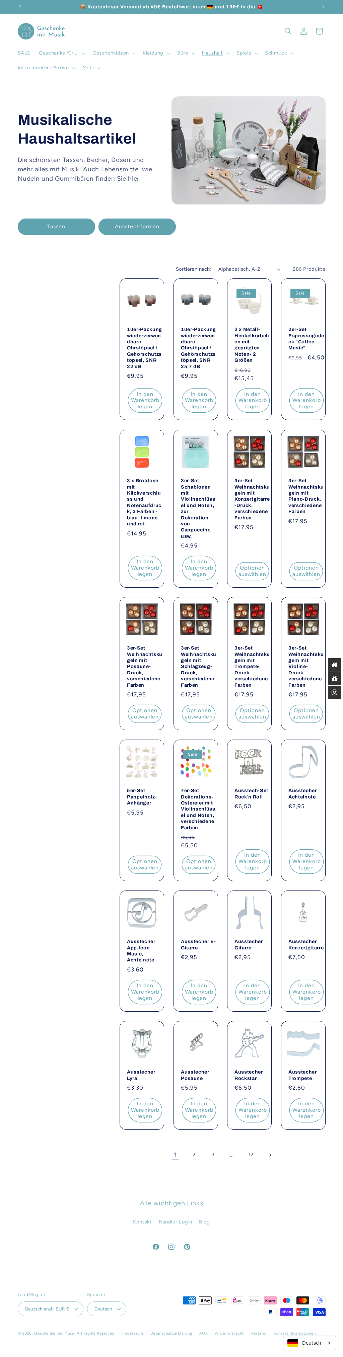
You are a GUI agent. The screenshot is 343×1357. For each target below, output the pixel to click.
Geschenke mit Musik (54, 1333)
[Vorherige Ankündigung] (19, 6)
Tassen (56, 226)
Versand (258, 1333)
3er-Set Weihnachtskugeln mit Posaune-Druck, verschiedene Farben (144, 666)
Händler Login (175, 1222)
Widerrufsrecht (229, 1333)
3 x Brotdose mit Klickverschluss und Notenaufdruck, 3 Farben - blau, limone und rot (144, 502)
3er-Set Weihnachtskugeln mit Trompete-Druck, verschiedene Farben (252, 666)
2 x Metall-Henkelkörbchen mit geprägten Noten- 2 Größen (251, 345)
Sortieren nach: (193, 269)
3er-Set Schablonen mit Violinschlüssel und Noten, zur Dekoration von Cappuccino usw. (198, 508)
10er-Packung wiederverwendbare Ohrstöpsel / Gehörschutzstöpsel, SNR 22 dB (144, 348)
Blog (204, 1222)
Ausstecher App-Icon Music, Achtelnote (141, 950)
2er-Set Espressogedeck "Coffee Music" (306, 339)
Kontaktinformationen (294, 1333)
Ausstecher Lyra (141, 1075)
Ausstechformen (137, 226)
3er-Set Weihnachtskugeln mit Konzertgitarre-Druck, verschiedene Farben (252, 499)
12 (251, 1155)
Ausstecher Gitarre (248, 944)
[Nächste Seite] (270, 1155)
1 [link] (175, 1154)
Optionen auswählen (252, 571)
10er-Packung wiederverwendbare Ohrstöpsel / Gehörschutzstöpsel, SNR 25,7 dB (198, 348)
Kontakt (142, 1222)
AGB (203, 1333)
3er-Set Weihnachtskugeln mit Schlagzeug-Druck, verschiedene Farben (198, 666)
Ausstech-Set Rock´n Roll (251, 793)
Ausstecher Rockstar (248, 1075)
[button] (61, 53)
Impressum (132, 1333)
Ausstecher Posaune (195, 1075)
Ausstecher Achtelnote (302, 793)
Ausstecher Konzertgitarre (306, 944)
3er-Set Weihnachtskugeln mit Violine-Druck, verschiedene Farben (306, 666)
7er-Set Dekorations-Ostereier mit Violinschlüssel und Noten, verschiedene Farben (198, 809)
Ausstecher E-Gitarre (198, 944)
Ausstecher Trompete (302, 1075)
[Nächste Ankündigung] (323, 6)
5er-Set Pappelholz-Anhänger (142, 796)
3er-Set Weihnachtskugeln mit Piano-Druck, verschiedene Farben (306, 496)
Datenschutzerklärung (171, 1333)
